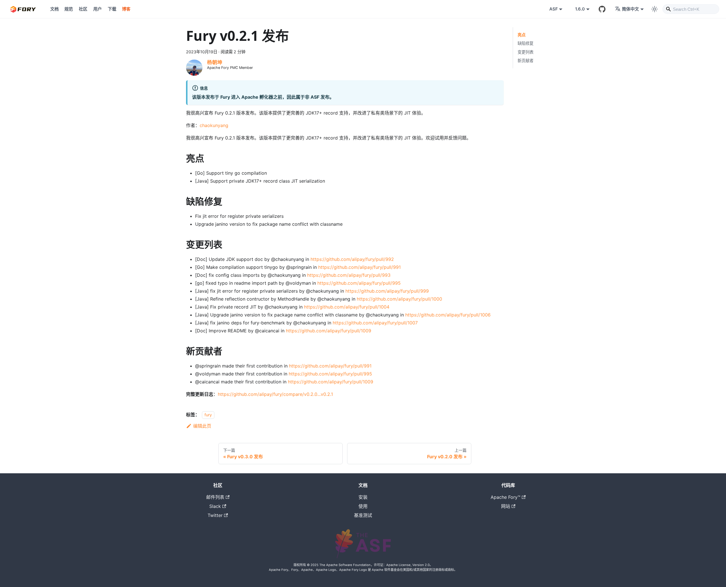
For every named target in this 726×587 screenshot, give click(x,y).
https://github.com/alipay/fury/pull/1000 (399, 299)
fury (208, 414)
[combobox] (690, 9)
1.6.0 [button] (580, 9)
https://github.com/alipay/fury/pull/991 (359, 267)
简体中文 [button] (630, 9)
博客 (126, 9)
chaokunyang (214, 125)
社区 (83, 9)
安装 (363, 497)
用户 (97, 9)
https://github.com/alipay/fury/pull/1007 (375, 323)
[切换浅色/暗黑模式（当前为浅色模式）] (654, 9)
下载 (112, 9)
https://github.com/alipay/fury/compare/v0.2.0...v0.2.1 (275, 394)
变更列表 (525, 52)
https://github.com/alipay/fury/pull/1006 (448, 315)
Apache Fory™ (505, 497)
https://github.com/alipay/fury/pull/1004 (346, 307)
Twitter (215, 515)
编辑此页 (202, 426)
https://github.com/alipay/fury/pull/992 (352, 259)
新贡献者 (525, 60)
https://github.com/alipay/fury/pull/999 (387, 291)
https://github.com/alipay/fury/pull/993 (349, 275)
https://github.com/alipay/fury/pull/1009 (328, 330)
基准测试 (363, 515)
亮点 (521, 34)
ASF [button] (553, 9)
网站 (505, 506)
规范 (68, 9)
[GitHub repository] (602, 9)
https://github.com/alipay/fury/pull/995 (359, 283)
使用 (363, 506)
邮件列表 (215, 497)
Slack (215, 506)
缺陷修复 (525, 43)
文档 (54, 9)
